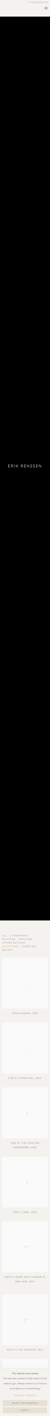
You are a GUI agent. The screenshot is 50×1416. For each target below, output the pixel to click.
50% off (7, 950)
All (4, 936)
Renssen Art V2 (16, 8)
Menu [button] (46, 8)
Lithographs (19, 936)
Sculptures (10, 946)
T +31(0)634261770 (37, 2)
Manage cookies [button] (25, 1396)
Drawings (25, 939)
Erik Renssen (25, 466)
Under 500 (29, 946)
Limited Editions (13, 943)
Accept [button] (25, 1410)
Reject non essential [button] (25, 1403)
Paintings (8, 939)
